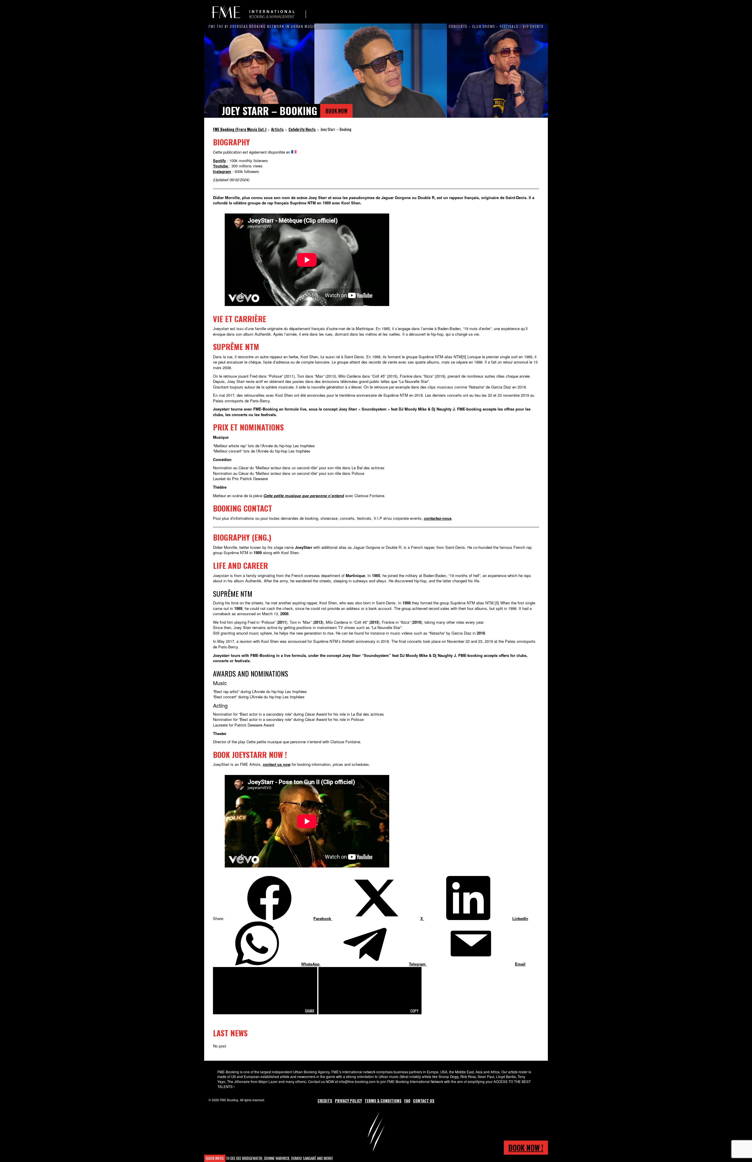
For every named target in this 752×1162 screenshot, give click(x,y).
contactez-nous (437, 518)
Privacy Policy (348, 1101)
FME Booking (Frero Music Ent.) (258, 11)
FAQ (407, 1101)
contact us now (277, 764)
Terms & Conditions (383, 1101)
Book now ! (525, 1147)
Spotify (219, 160)
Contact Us (423, 1101)
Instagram (222, 171)
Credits (325, 1101)
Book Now (336, 110)
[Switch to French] (293, 152)
